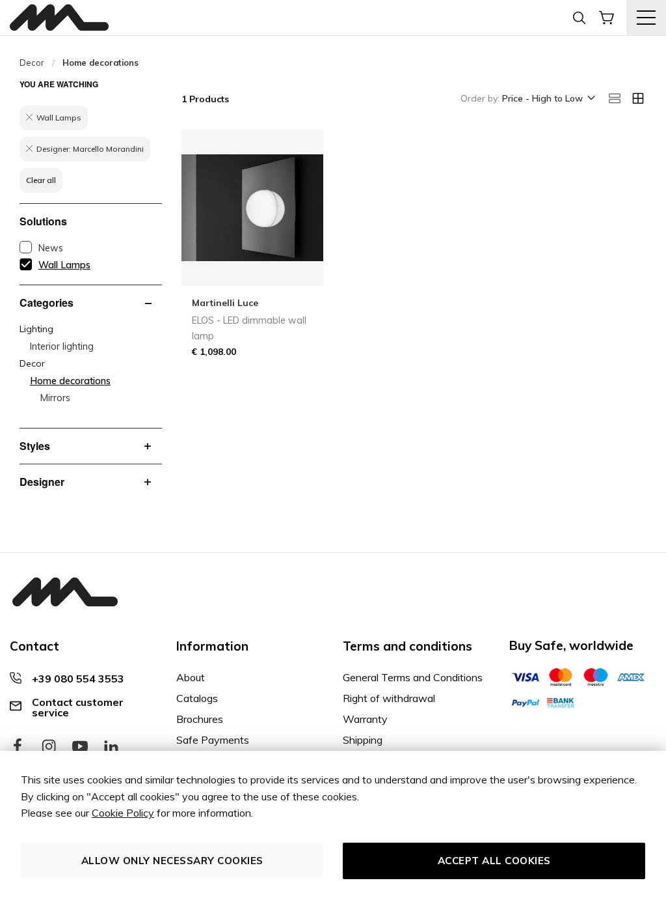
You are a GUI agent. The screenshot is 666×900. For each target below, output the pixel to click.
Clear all (41, 180)
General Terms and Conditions (413, 677)
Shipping (362, 740)
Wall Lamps (64, 265)
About (190, 677)
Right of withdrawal (389, 698)
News (50, 248)
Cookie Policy (123, 812)
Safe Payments (212, 740)
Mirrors (55, 398)
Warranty (365, 719)
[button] (547, 99)
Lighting (36, 329)
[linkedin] (111, 746)
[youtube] (80, 746)
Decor (32, 62)
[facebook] (17, 746)
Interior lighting (62, 346)
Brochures (199, 719)
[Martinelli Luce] (59, 18)
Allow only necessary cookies (172, 860)
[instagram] (49, 746)
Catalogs (197, 698)
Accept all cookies (494, 860)
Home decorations (70, 381)
